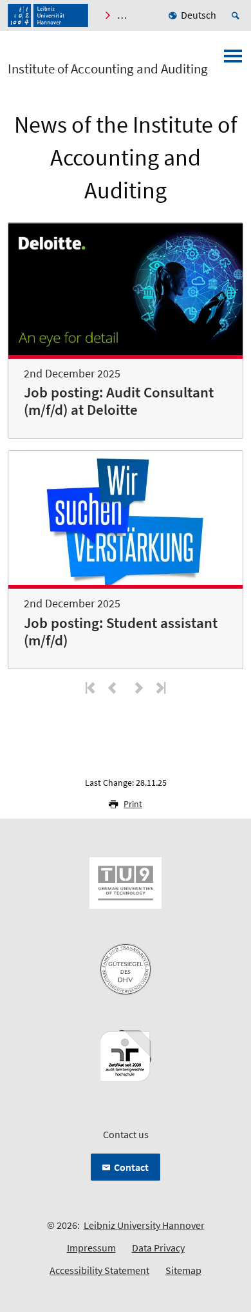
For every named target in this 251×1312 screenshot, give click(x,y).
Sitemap (183, 1270)
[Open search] (237, 15)
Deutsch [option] (198, 14)
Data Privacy (158, 1247)
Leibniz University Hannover (144, 1225)
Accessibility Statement (99, 1270)
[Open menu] (233, 60)
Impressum (91, 1247)
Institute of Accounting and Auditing (108, 69)
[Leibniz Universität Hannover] (48, 15)
